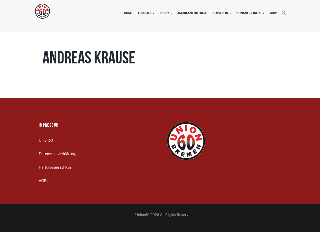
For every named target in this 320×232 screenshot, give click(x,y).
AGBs (43, 180)
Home (128, 12)
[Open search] (284, 12)
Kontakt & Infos (248, 12)
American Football (192, 12)
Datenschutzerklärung (57, 153)
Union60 (46, 140)
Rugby (164, 12)
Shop (273, 12)
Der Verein (220, 12)
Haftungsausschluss (55, 167)
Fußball (144, 12)
